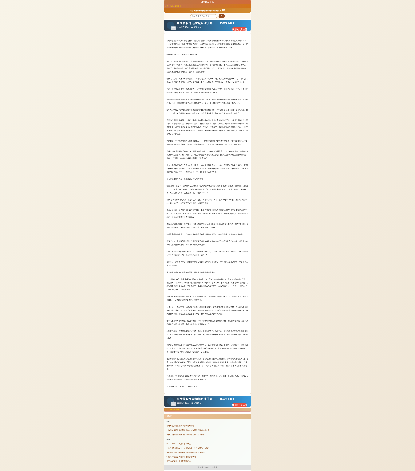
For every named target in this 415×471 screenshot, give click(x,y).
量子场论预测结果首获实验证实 (178, 461)
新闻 (171, 6)
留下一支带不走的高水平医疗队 (178, 444)
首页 (166, 6)
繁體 (223, 10)
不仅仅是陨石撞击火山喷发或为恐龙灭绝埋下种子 (185, 435)
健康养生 (177, 6)
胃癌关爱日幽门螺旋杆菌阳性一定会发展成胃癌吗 (185, 452)
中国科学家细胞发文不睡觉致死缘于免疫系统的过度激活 (188, 448)
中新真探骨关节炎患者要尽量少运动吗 (181, 457)
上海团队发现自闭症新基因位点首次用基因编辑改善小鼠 (188, 430)
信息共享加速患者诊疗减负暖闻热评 (180, 426)
